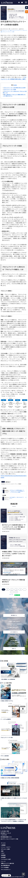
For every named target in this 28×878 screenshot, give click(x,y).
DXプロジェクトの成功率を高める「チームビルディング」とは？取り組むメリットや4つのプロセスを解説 (14, 527)
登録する (14, 648)
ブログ (2, 853)
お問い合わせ (22, 2)
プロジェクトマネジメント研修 (8, 31)
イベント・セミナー (6, 847)
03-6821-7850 (5, 831)
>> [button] (16, 591)
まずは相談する (14, 632)
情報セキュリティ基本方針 (7, 863)
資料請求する (14, 615)
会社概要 (3, 857)
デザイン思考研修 (5, 755)
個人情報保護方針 (5, 865)
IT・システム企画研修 (6, 719)
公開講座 (3, 845)
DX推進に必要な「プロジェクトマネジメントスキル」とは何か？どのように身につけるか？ (14, 554)
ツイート (11, 594)
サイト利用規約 (5, 867)
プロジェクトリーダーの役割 (10, 89)
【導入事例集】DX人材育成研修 (8, 679)
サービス (3, 843)
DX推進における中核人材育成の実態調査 (10, 777)
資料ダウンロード (19, 2)
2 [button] (7, 589)
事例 (2, 851)
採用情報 (3, 855)
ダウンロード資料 (5, 849)
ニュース (3, 861)
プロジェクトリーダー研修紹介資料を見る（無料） (13, 78)
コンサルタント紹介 (6, 859)
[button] (26, 2)
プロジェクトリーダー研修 (7, 30)
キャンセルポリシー (6, 869)
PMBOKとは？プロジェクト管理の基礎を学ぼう (13, 581)
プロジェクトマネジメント (17, 30)
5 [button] (20, 589)
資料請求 (26, 7)
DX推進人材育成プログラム (7, 700)
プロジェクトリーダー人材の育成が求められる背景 (14, 87)
